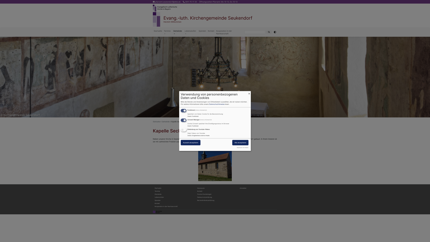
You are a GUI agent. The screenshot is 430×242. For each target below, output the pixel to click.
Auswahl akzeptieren (190, 143)
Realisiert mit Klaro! (242, 147)
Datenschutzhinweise (217, 104)
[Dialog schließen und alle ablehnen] (249, 92)
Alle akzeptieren (240, 143)
